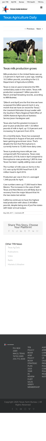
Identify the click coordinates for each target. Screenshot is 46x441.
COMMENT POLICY (42, 370)
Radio (10, 260)
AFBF (42, 350)
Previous (30, 28)
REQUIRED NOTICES (42, 375)
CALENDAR (42, 360)
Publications (13, 251)
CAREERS (42, 352)
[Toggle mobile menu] (41, 7)
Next (39, 28)
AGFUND (42, 347)
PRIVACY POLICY (42, 364)
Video (10, 256)
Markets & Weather (16, 264)
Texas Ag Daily (14, 247)
